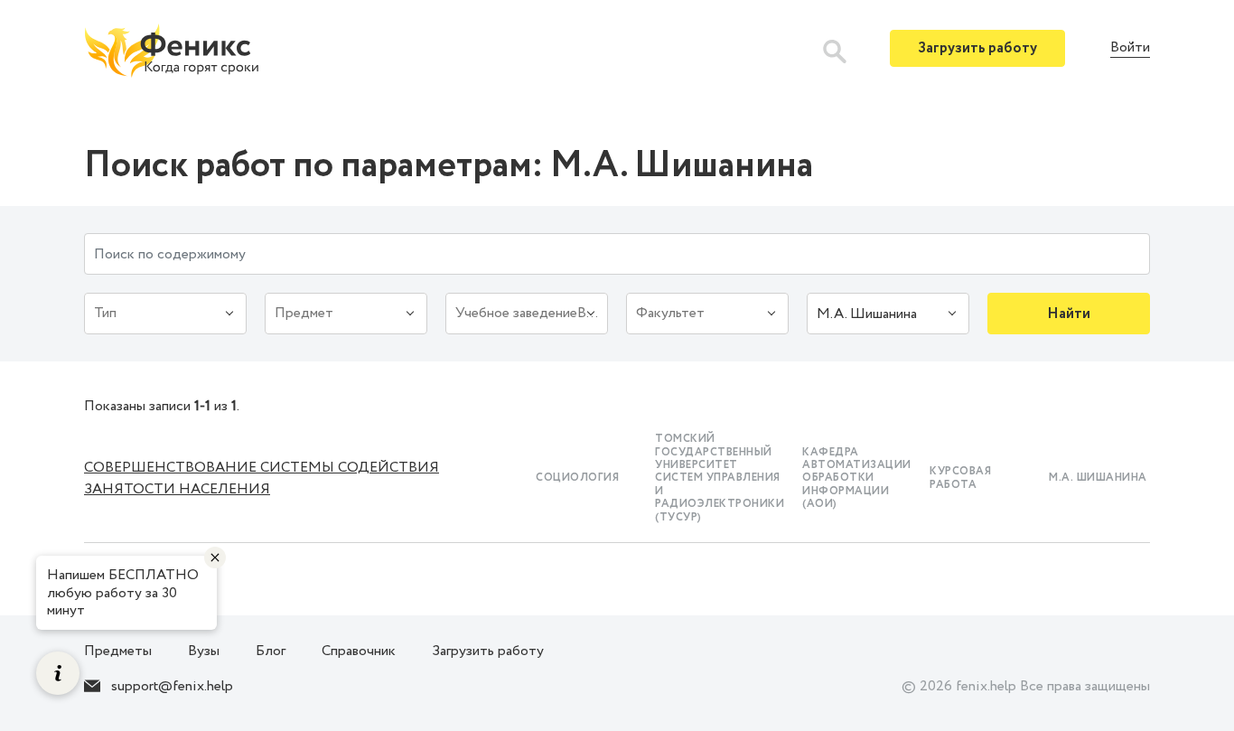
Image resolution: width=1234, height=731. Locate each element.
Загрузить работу (977, 48)
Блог (270, 651)
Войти (1130, 48)
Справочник (359, 651)
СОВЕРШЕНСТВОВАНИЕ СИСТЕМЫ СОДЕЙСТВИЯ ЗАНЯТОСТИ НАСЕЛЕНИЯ (261, 478)
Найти (1068, 314)
